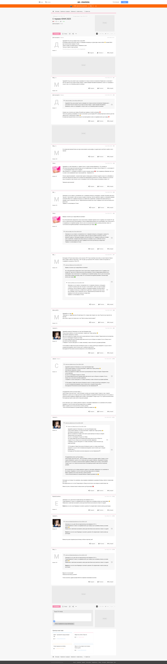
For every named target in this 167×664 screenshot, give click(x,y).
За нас (74, 662)
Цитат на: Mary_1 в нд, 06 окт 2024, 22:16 (74, 100)
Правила (83, 662)
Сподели (92, 52)
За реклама (79, 662)
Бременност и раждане (65, 656)
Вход (124, 2)
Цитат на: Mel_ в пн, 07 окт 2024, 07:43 (73, 231)
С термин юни (87, 656)
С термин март (81, 637)
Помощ (99, 662)
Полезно (101, 52)
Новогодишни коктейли (59, 646)
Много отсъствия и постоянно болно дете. (82, 646)
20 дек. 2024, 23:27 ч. (84, 16)
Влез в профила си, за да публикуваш (64, 623)
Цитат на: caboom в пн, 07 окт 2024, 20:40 (74, 422)
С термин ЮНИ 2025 (62, 19)
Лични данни (88, 662)
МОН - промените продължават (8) (61, 635)
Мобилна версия (110, 662)
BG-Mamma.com (60, 662)
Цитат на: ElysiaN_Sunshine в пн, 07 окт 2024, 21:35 (76, 521)
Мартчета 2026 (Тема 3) (81, 634)
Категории (57, 656)
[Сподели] (73, 34)
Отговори (56, 33)
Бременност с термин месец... (77, 656)
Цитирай (111, 52)
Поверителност (95, 662)
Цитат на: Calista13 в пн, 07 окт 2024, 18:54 (74, 364)
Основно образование (61, 638)
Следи (65, 33)
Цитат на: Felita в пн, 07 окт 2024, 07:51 (73, 265)
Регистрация (116, 2)
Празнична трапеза (60, 648)
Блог (115, 662)
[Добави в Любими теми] (69, 34)
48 (105, 33)
